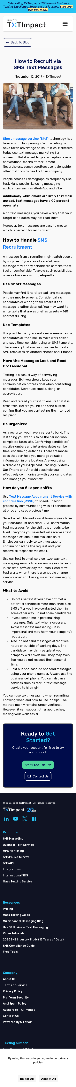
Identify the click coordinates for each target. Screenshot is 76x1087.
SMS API (8, 863)
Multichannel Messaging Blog (23, 921)
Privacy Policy (12, 991)
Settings (38, 1070)
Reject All (27, 1079)
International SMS (15, 875)
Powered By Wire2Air (17, 1022)
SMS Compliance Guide (19, 945)
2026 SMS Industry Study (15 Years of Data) (33, 939)
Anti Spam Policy (14, 1003)
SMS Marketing (13, 838)
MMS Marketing (13, 851)
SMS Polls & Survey (16, 857)
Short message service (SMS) (26, 139)
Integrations (12, 869)
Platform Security (16, 997)
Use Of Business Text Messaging (25, 927)
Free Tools (10, 951)
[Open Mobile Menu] (65, 24)
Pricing (8, 909)
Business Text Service (18, 845)
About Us (9, 979)
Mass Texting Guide (16, 915)
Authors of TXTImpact (19, 1010)
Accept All (48, 1079)
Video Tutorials (13, 933)
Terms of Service (15, 985)
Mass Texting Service (18, 881)
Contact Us (11, 1016)
